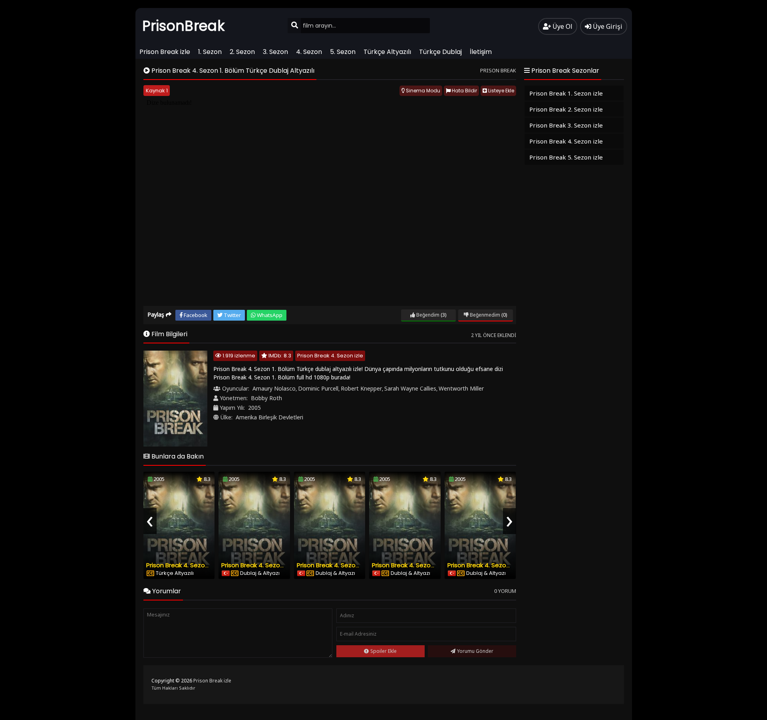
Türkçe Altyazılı (387, 51)
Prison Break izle (164, 51)
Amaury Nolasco (274, 388)
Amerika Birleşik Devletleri (269, 417)
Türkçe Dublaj (440, 51)
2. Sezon (242, 51)
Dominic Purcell (318, 388)
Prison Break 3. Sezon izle (566, 125)
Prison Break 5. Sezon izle (566, 157)
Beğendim (427, 314)
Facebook (195, 315)
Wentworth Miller (461, 388)
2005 (254, 407)
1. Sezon (210, 51)
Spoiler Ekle (383, 651)
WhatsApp (269, 315)
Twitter (232, 315)
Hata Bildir (464, 90)
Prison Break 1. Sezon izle (566, 93)
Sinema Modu (422, 90)
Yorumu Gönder (475, 651)
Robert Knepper (361, 388)
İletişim (481, 51)
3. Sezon (275, 51)
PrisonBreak (183, 26)
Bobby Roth (266, 398)
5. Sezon (343, 51)
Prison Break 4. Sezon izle (330, 355)
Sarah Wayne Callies (410, 388)
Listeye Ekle (500, 90)
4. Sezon (309, 51)
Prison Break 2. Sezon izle (566, 109)
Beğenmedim (484, 314)
